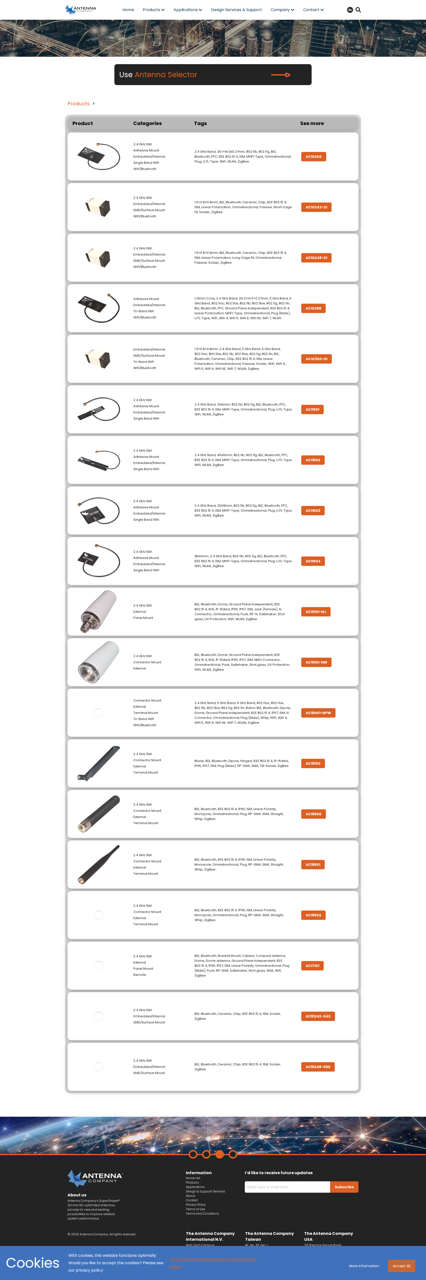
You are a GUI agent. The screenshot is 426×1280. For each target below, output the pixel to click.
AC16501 (313, 864)
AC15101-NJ (316, 611)
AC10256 (313, 308)
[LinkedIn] (350, 10)
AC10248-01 (316, 257)
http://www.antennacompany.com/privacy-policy (213, 1262)
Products (79, 103)
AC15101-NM (316, 662)
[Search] (358, 10)
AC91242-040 (318, 1016)
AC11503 (313, 510)
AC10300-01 (316, 358)
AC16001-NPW (318, 712)
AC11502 (313, 460)
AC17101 (312, 965)
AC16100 (313, 763)
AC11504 (313, 561)
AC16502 (313, 915)
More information (364, 1265)
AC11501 (312, 409)
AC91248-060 (318, 1066)
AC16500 (313, 814)
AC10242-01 (316, 207)
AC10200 (314, 156)
